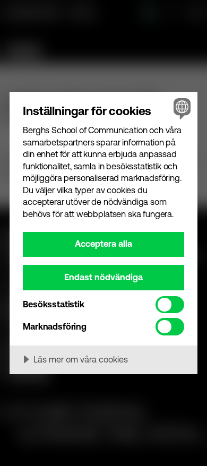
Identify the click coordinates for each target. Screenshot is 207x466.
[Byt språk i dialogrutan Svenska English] (180, 108)
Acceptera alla (103, 243)
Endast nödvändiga (103, 277)
